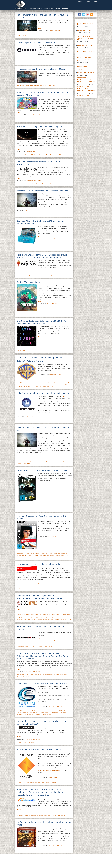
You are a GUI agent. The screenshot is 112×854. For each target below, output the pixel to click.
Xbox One (61, 117)
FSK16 (64, 710)
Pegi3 (26, 555)
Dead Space (27, 154)
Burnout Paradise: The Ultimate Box (39, 551)
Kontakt (95, 1)
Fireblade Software (29, 85)
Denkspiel (66, 551)
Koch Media (27, 507)
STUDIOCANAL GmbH (29, 742)
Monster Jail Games (35, 617)
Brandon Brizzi (66, 614)
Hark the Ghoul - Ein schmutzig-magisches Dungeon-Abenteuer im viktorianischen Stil (86, 90)
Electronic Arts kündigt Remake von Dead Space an (41, 127)
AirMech (32, 614)
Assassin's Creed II (21, 461)
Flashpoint (50, 553)
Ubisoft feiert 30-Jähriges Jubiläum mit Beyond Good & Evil (44, 393)
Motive (47, 154)
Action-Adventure (20, 154)
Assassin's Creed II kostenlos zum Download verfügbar (42, 191)
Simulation (60, 815)
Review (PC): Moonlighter (28, 282)
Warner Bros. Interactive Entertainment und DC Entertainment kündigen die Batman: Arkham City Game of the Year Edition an (44, 656)
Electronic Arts (42, 154)
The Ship (57, 619)
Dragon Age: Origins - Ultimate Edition (25, 553)
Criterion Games (59, 551)
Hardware (65, 8)
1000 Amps (19, 614)
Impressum (80, 1)
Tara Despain (39, 714)
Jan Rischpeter (81, 69)
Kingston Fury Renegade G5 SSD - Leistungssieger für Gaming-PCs (85, 59)
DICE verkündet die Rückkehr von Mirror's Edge (39, 564)
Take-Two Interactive (21, 350)
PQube (44, 117)
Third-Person (42, 183)
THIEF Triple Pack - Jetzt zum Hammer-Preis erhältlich (42, 470)
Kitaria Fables (28, 117)
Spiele (46, 8)
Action (18, 382)
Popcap (40, 555)
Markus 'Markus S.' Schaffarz (55, 79)
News (36, 348)
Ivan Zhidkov (36, 712)
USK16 (29, 386)
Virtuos (33, 386)
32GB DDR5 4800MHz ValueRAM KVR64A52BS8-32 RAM (85, 38)
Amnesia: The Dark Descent (41, 614)
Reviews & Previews (36, 8)
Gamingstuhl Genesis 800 (84, 45)
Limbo (29, 617)
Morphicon (19, 555)
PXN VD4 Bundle (82, 66)
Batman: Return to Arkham (57, 382)
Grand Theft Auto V (29, 348)
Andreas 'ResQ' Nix (32, 416)
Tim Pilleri (49, 714)
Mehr (40, 28)
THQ (66, 619)
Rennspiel (52, 555)
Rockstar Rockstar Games (55, 348)
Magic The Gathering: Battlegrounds (36, 247)
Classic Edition (51, 551)
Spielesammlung (49, 507)
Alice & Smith (28, 183)
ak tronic (27, 674)
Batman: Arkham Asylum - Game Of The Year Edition (42, 674)
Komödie (42, 712)
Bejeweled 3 (27, 551)
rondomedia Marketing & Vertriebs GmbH (48, 815)
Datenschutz (88, 1)
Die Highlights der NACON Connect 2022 (36, 43)
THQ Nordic (19, 35)
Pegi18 (39, 348)
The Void (62, 619)
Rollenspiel (58, 555)
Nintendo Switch (35, 117)
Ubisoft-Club (67, 396)
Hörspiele (58, 8)
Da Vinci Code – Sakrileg (84, 30)
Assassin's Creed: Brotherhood (33, 461)
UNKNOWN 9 (49, 183)
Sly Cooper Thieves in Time (30, 782)
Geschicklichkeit (57, 553)
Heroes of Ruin (28, 646)
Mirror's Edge (64, 553)
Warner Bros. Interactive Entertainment (44, 386)
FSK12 (60, 710)
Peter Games (35, 555)
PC (41, 117)
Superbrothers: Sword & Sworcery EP (25, 619)
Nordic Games (48, 617)
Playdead (54, 617)
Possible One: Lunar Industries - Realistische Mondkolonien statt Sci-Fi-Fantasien (86, 81)
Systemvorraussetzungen (48, 619)
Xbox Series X (67, 117)
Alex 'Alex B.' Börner (53, 777)
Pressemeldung (51, 85)
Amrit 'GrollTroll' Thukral (31, 58)
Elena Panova (51, 710)
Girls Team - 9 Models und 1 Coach (24, 712)
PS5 (57, 117)
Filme (51, 8)
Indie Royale (19, 617)
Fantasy (57, 710)
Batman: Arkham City (45, 382)
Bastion (53, 614)
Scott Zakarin (63, 712)
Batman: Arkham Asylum (34, 382)
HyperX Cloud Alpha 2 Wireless (86, 51)
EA (37, 154)
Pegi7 (30, 555)
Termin (44, 714)
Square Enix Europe (58, 507)
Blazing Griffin (59, 614)
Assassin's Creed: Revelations (48, 461)
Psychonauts (59, 617)
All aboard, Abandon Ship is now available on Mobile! (41, 69)
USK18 (24, 35)
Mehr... (41, 704)
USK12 (54, 247)
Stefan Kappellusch (55, 30)
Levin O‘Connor (48, 712)
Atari (26, 247)
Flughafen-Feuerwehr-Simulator (24, 815)
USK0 (25, 386)
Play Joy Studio (43, 85)
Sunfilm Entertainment (22, 714)
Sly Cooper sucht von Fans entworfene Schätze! (39, 749)
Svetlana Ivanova (31, 714)
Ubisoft (24, 463)
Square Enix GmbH (48, 646)
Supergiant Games (38, 619)
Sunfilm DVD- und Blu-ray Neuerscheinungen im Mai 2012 (43, 683)
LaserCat (25, 617)
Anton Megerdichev (24, 710)
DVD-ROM (33, 154)
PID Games (36, 85)
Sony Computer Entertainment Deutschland (47, 782)
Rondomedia (19, 463)
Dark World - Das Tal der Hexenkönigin (38, 710)
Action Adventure (20, 85)
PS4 (55, 117)
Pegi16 (35, 507)
